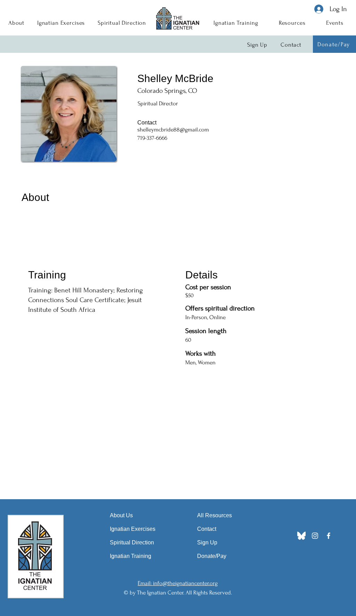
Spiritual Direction (132, 542)
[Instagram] (315, 536)
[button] (16, 23)
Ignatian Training (130, 556)
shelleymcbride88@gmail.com (173, 129)
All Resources (214, 515)
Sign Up (207, 542)
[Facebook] (328, 536)
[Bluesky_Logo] (301, 536)
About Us (121, 515)
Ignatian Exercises (132, 529)
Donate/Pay (211, 556)
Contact (206, 529)
